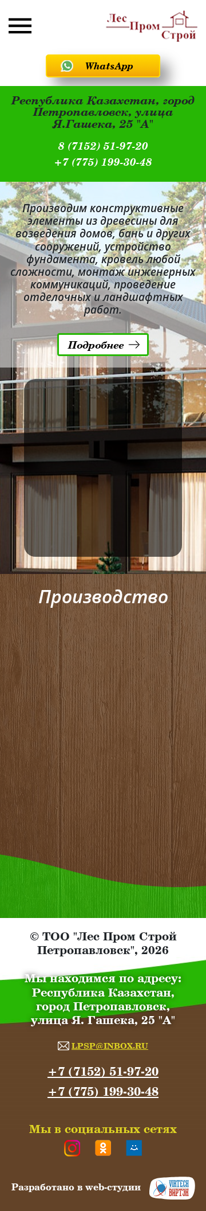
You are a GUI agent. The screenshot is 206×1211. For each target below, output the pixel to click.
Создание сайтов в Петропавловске (172, 1188)
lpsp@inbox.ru (110, 1045)
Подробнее (96, 344)
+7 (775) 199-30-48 (103, 162)
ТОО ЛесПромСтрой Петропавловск (151, 26)
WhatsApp (109, 66)
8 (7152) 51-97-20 (103, 146)
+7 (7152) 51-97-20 (103, 1072)
